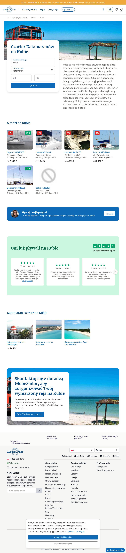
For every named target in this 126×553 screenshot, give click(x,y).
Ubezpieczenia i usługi (55, 484)
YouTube (80, 456)
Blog (117, 456)
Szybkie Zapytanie (79, 502)
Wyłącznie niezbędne (63, 543)
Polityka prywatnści (54, 501)
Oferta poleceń (52, 481)
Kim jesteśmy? (51, 466)
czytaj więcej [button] (27, 281)
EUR (100, 450)
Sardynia (75, 481)
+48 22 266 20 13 (16, 459)
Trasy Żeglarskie (78, 498)
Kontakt (109, 213)
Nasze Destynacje (79, 491)
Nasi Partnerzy (52, 477)
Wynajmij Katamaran (19, 17)
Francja (74, 484)
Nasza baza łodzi (78, 495)
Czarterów (57, 508)
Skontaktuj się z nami (19, 467)
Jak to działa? (51, 470)
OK (39, 490)
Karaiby (33, 17)
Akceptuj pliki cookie (63, 537)
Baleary (74, 473)
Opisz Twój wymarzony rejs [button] (29, 414)
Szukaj (34, 85)
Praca (48, 498)
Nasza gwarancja (53, 473)
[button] (30, 9)
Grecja (74, 477)
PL (74, 450)
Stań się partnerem (105, 470)
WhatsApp (14, 463)
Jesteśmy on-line (117, 550)
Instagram (93, 456)
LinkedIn (106, 456)
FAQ (47, 511)
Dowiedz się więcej (76, 531)
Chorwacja (76, 466)
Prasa (48, 494)
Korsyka (74, 488)
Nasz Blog (50, 515)
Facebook (68, 456)
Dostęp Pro (101, 466)
